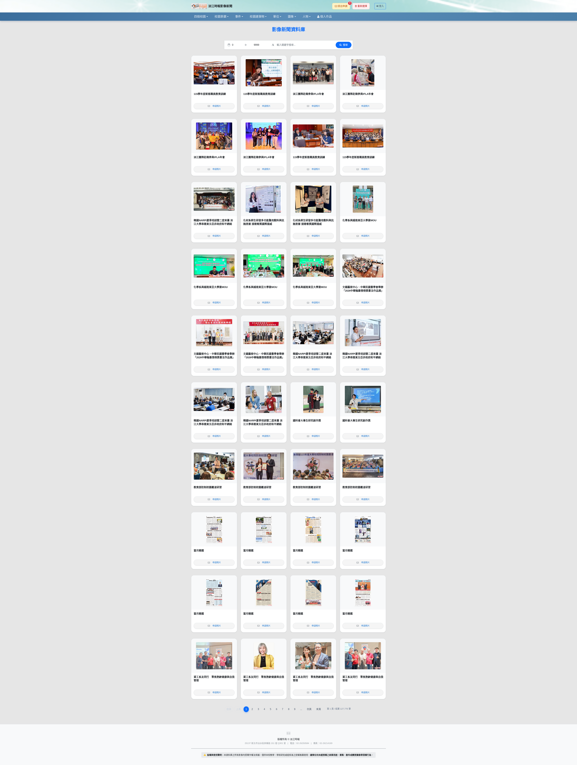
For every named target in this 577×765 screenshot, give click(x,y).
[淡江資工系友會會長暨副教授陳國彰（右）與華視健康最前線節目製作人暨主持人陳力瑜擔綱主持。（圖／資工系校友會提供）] (313, 655)
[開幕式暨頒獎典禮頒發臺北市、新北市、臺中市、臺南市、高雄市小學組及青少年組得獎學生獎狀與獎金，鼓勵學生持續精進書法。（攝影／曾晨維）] (214, 332)
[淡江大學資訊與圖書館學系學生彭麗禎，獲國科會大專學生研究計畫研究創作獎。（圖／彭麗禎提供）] (362, 399)
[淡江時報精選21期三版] (263, 592)
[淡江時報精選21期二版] (313, 592)
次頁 (309, 709)
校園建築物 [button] (257, 16)
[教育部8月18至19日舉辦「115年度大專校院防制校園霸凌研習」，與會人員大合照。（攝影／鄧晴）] (362, 466)
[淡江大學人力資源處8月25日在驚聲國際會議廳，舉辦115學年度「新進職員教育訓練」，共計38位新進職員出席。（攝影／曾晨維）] (362, 136)
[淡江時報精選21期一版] (362, 592)
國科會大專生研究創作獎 (307, 420)
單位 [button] (276, 16)
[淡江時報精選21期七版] (263, 529)
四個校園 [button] (200, 16)
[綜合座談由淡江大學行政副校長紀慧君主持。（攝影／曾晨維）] (263, 72)
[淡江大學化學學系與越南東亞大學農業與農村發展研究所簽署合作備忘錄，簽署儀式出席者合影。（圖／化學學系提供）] (313, 266)
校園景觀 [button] (220, 16)
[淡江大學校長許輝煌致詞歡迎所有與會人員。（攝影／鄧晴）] (313, 466)
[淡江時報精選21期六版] (313, 529)
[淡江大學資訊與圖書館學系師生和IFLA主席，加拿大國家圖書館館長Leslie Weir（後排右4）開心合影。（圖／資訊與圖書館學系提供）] (214, 136)
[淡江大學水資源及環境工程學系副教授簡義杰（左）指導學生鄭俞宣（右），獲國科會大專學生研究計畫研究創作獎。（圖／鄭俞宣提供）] (313, 399)
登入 (381, 6)
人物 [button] (305, 16)
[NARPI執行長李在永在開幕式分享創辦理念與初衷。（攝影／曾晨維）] (362, 332)
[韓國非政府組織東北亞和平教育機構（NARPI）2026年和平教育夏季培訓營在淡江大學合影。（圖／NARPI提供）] (214, 199)
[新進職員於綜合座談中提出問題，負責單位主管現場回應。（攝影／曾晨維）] (313, 136)
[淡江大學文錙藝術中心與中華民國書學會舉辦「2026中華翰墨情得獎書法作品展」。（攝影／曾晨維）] (263, 332)
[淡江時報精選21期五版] (362, 529)
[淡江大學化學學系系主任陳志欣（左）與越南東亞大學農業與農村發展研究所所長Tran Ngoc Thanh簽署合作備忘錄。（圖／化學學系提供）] (214, 266)
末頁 (318, 709)
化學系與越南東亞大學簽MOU (359, 220)
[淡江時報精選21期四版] (214, 592)
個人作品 (326, 16)
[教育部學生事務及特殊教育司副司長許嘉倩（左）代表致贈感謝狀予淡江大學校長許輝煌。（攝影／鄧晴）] (263, 466)
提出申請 (344, 5)
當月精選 (199, 550)
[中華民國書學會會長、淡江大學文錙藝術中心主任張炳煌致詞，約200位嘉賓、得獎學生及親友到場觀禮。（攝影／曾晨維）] (362, 266)
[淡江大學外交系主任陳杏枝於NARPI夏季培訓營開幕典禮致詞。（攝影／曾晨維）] (313, 332)
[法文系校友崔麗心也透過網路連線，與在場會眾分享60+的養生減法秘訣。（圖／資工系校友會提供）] (263, 655)
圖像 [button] (291, 16)
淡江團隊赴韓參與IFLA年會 (308, 94)
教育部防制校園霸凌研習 (208, 487)
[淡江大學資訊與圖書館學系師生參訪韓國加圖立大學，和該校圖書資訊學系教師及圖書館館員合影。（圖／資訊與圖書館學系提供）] (313, 72)
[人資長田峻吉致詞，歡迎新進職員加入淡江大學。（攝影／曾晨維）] (214, 72)
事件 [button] (238, 16)
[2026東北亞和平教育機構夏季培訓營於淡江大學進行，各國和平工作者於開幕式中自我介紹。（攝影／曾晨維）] (214, 399)
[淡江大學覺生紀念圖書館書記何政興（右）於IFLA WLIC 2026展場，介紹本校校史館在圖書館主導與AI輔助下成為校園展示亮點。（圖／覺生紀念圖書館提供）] (362, 72)
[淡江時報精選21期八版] (214, 529)
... (301, 709)
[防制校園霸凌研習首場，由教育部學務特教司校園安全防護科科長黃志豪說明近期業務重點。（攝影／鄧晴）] (214, 466)
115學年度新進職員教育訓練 (210, 94)
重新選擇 (362, 6)
